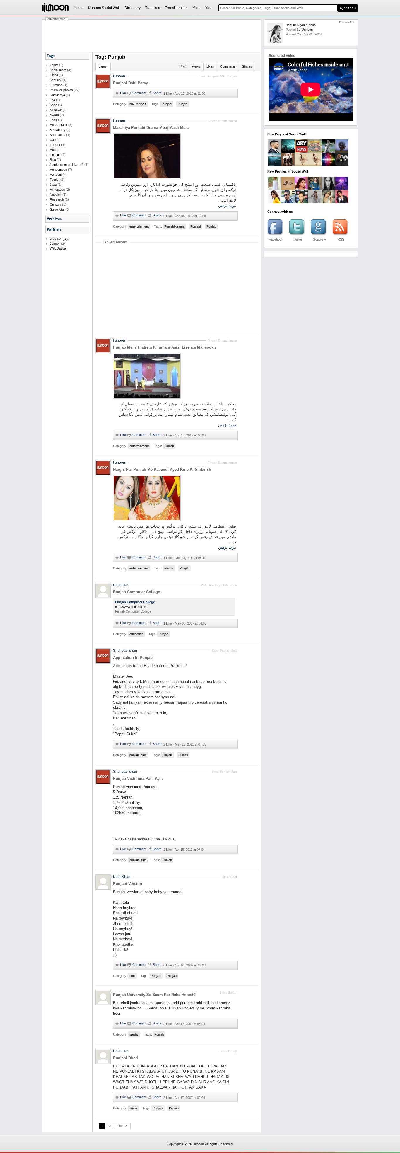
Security (55, 80)
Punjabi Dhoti (125, 1058)
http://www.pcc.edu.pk (130, 606)
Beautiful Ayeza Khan (301, 25)
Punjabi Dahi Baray (130, 83)
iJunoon (307, 29)
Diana (54, 75)
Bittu (53, 159)
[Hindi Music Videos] (315, 165)
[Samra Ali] (301, 188)
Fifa (52, 100)
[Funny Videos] (328, 151)
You (208, 8)
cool (132, 976)
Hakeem (56, 174)
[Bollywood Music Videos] (328, 165)
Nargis (169, 568)
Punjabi (167, 104)
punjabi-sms (138, 755)
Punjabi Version (127, 883)
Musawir (56, 110)
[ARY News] (301, 151)
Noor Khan (121, 877)
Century (55, 204)
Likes (210, 66)
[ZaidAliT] (274, 151)
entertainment (139, 226)
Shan (53, 105)
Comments (228, 66)
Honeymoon (58, 169)
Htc (52, 149)
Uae (53, 139)
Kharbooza (57, 135)
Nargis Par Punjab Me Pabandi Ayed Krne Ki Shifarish (162, 469)
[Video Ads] (274, 165)
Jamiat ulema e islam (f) (66, 164)
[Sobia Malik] (328, 202)
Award (54, 115)
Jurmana (56, 85)
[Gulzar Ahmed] (288, 202)
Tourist (54, 179)
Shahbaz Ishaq (125, 651)
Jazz (53, 184)
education (136, 634)
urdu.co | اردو (59, 238)
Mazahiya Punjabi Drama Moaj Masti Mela (151, 127)
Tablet (54, 65)
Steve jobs (57, 209)
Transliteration (176, 8)
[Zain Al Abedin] (288, 188)
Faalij (53, 120)
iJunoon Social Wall (104, 8)
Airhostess (57, 189)
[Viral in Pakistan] (288, 151)
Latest (103, 66)
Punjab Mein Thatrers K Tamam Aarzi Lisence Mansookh (164, 347)
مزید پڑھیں (227, 205)
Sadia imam (58, 70)
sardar (134, 1034)
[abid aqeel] (341, 202)
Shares (247, 66)
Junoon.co (57, 243)
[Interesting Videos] (341, 151)
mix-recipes (137, 104)
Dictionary (132, 8)
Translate (152, 8)
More (196, 8)
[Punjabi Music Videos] (301, 165)
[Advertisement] (152, 36)
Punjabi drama (174, 226)
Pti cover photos (61, 90)
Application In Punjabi (133, 657)
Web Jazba (58, 248)
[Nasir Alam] (301, 202)
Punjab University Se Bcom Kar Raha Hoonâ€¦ (154, 994)
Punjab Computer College (136, 592)
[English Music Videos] (288, 165)
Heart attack (58, 125)
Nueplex (55, 194)
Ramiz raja (57, 95)
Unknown (120, 585)
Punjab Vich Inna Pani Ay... (138, 778)
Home (78, 8)
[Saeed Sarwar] (341, 188)
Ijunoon (119, 76)
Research (57, 199)
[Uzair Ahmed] (274, 188)
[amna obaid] (315, 188)
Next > (122, 1126)
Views (196, 66)
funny (133, 1108)
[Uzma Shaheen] (328, 188)
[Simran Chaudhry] (274, 202)
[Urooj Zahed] (315, 202)
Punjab (182, 104)
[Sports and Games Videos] (341, 165)
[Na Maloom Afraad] (315, 151)
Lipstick (55, 154)
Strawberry (58, 130)
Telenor (55, 144)
